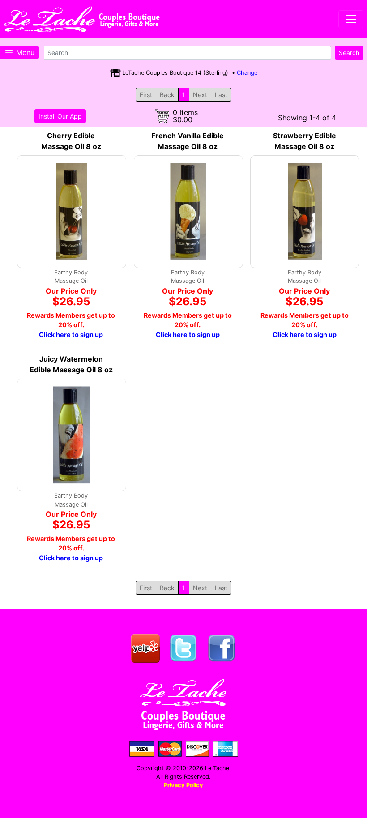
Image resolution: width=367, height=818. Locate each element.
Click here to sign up (71, 334)
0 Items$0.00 (185, 116)
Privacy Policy (183, 785)
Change (247, 72)
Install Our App (60, 116)
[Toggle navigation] (350, 19)
